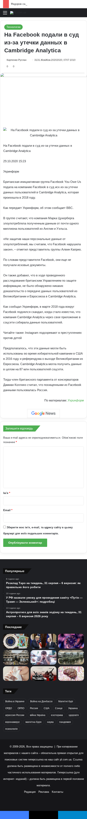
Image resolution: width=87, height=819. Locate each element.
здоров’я (74, 715)
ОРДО (8, 708)
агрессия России (14, 715)
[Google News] (43, 413)
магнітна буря (33, 722)
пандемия (65, 722)
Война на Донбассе (41, 701)
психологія (11, 728)
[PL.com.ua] (18, 12)
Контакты (57, 791)
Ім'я (6, 493)
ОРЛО (21, 708)
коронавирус (12, 722)
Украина (73, 708)
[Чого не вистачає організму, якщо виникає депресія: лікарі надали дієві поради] (43, 657)
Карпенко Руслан (17, 60)
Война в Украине (14, 701)
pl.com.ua (65, 759)
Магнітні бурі (65, 701)
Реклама (43, 791)
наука (50, 722)
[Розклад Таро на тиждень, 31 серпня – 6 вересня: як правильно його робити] (16, 641)
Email (7, 510)
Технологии (13, 26)
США (46, 708)
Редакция (30, 791)
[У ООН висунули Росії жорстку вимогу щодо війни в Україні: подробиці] (43, 673)
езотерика (57, 715)
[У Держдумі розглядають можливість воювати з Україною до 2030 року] (71, 657)
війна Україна (37, 715)
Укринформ (76, 400)
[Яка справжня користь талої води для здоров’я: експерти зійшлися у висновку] (16, 673)
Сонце (59, 708)
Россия (34, 708)
